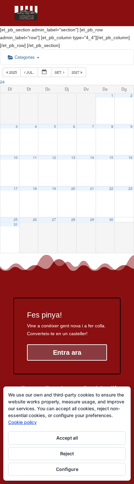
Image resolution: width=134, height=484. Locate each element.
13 (73, 157)
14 (92, 157)
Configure (67, 469)
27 (54, 219)
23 (130, 188)
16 (130, 157)
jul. (30, 72)
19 (54, 188)
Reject (67, 453)
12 (54, 157)
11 (35, 157)
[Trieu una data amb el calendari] (44, 72)
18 (35, 188)
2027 (76, 72)
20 (73, 188)
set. (59, 72)
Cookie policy (22, 422)
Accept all (67, 438)
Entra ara (67, 352)
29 (92, 219)
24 (2, 82)
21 (92, 188)
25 (16, 219)
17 (16, 188)
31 (16, 224)
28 (73, 219)
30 (111, 219)
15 (111, 157)
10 (16, 157)
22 (111, 188)
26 (35, 219)
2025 (13, 72)
